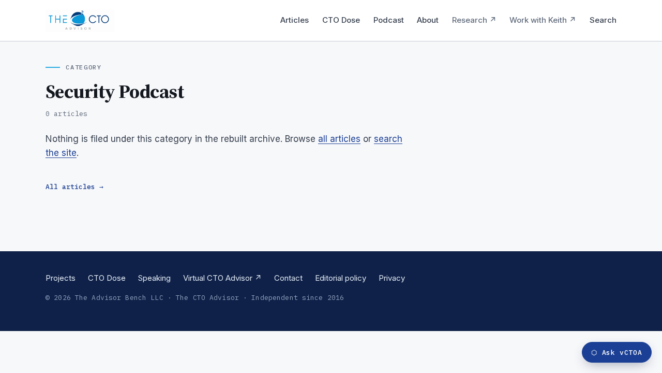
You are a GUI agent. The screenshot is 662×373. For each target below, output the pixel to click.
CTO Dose (341, 20)
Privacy (392, 278)
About (428, 20)
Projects (61, 278)
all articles (339, 139)
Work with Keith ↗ (542, 20)
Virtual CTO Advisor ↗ (222, 278)
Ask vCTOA (616, 352)
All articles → (74, 186)
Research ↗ (474, 20)
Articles (294, 20)
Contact (288, 278)
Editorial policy (340, 278)
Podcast (388, 20)
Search (603, 20)
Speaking (154, 278)
